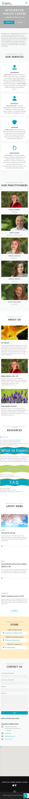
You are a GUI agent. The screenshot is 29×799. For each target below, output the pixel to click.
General (3, 530)
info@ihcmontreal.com (10, 736)
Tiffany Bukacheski (14, 302)
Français (20, 22)
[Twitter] (13, 785)
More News (14, 610)
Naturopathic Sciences (8, 406)
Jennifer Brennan (14, 279)
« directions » (8, 730)
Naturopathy (4, 593)
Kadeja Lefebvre (14, 209)
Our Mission (5, 343)
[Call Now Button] (25, 796)
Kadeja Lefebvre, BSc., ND (9, 376)
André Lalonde (14, 232)
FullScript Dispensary (12, 640)
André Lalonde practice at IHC (12, 596)
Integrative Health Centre (13, 633)
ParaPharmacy (9, 647)
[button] (14, 758)
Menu (26, 2)
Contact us (9, 22)
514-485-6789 (17, 440)
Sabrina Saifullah (14, 255)
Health (3, 561)
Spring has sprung (8, 533)
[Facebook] (16, 785)
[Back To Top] (14, 792)
